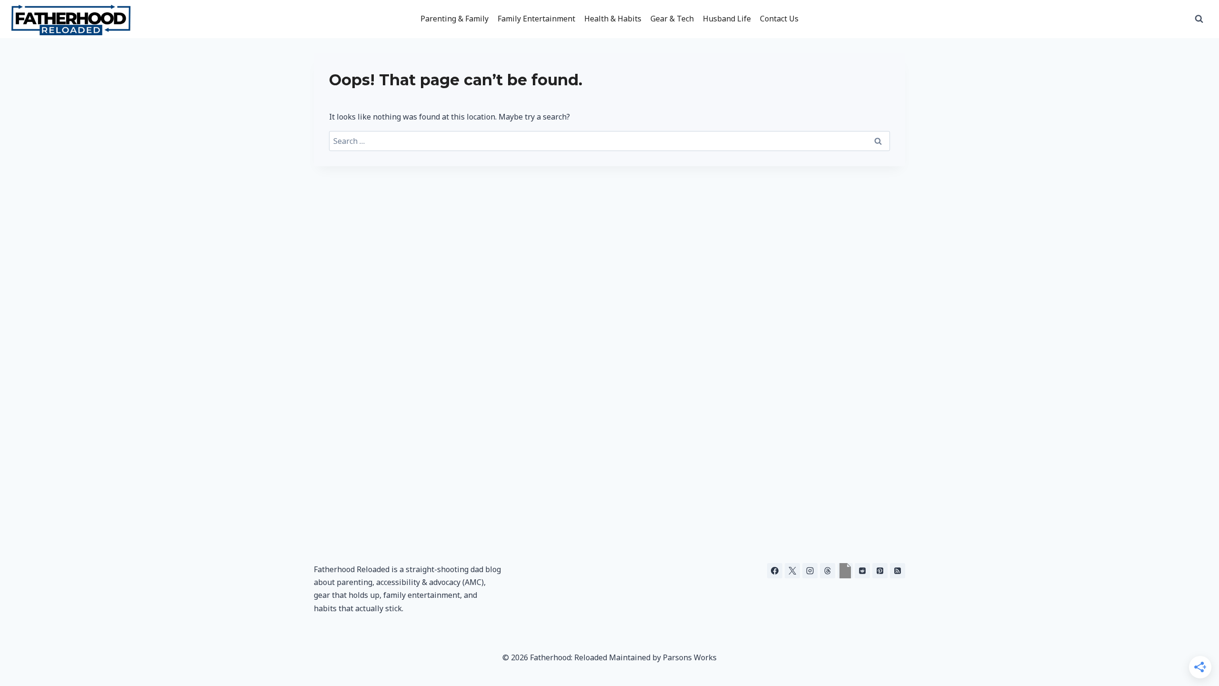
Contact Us (779, 18)
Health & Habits (612, 18)
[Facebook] (774, 570)
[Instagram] (810, 570)
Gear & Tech (672, 18)
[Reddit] (862, 570)
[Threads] (827, 570)
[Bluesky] (845, 570)
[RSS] (897, 570)
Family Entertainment (536, 18)
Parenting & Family (454, 18)
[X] (792, 570)
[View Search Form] (1199, 19)
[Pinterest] (880, 570)
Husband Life (727, 18)
